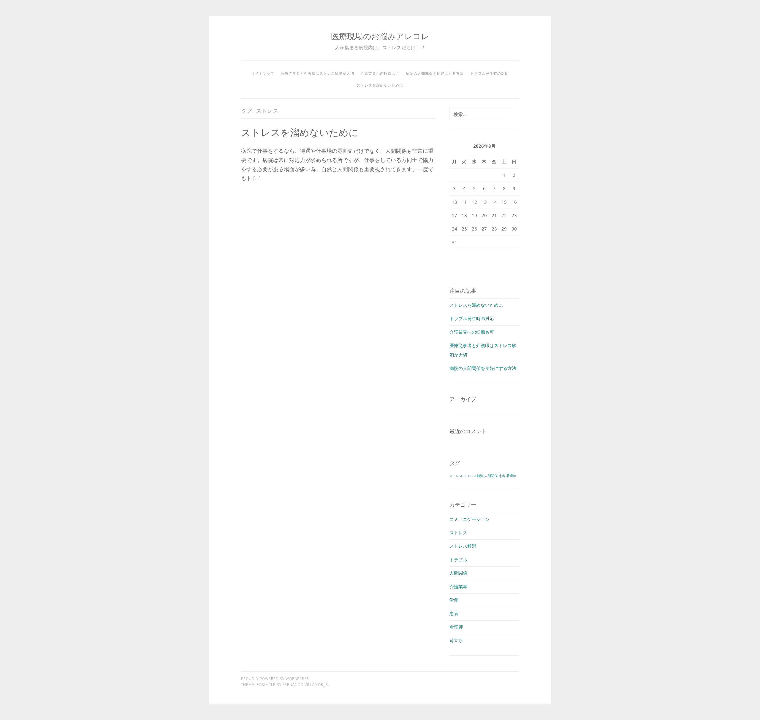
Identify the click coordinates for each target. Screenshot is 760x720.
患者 (502, 476)
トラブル (458, 559)
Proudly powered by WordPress (275, 678)
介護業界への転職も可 (380, 73)
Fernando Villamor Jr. (306, 684)
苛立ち (456, 640)
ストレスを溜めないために (380, 85)
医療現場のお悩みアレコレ (380, 36)
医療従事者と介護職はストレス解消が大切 (317, 73)
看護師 (511, 476)
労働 (453, 600)
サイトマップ (262, 73)
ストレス (456, 476)
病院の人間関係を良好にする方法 (435, 73)
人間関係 (491, 476)
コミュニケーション (469, 519)
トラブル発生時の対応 (489, 73)
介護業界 (458, 586)
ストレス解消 (473, 476)
